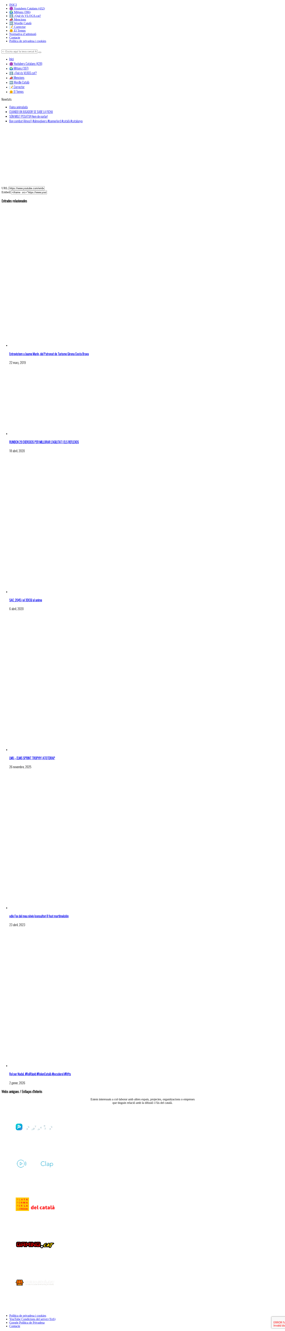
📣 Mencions (17, 19)
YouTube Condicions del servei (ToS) (32, 1319)
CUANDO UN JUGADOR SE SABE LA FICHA (31, 111)
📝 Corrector (17, 27)
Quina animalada (18, 107)
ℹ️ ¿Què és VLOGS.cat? (25, 15)
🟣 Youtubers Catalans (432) (27, 8)
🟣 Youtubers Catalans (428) (25, 63)
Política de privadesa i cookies (27, 41)
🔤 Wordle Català (20, 23)
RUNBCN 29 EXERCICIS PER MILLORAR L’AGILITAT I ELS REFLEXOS (44, 442)
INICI (13, 4)
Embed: (6, 192)
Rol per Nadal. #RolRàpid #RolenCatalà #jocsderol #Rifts (40, 1074)
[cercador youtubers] (39, 52)
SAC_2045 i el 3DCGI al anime (25, 600)
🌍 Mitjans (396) (19, 12)
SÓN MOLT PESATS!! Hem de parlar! (28, 116)
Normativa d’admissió (22, 34)
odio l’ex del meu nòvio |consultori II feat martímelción (39, 916)
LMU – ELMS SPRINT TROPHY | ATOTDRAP (32, 758)
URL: (5, 188)
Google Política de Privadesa (27, 1322)
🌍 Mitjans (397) (18, 68)
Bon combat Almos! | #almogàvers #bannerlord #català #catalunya (46, 121)
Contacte (14, 37)
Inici (11, 59)
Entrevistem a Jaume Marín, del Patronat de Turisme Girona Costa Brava (49, 354)
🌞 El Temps (17, 30)
